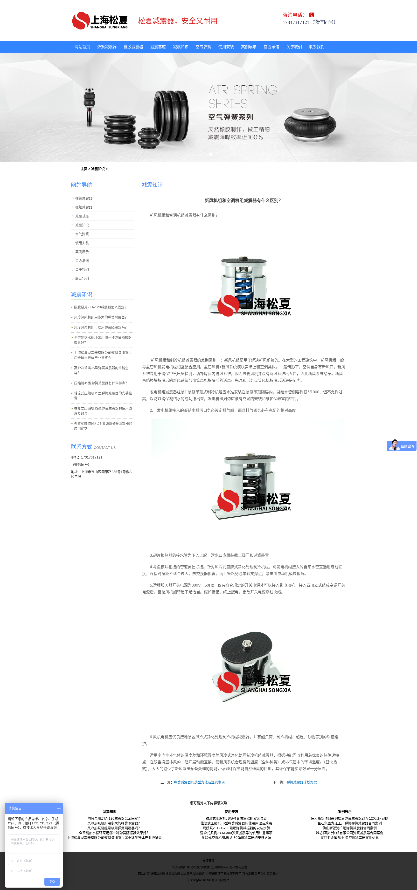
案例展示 (249, 47)
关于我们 (294, 47)
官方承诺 (271, 47)
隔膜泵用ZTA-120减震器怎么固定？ (101, 307)
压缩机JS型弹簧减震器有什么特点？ (101, 383)
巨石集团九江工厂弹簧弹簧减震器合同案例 (350, 823)
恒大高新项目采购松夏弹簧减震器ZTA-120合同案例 (349, 818)
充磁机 (233, 867)
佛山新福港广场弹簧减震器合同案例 (350, 828)
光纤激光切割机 (200, 867)
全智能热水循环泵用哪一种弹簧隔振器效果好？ (114, 833)
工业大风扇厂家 (179, 867)
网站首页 (82, 47)
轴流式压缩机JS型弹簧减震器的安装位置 (236, 818)
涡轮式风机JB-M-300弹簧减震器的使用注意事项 (236, 833)
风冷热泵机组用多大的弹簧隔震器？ (101, 317)
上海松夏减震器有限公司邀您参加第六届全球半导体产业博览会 (114, 838)
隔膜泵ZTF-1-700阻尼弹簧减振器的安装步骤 (236, 828)
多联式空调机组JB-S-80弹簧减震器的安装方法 (236, 838)
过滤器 (243, 867)
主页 (84, 169)
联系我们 (317, 47)
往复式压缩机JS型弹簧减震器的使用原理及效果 (236, 823)
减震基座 (158, 47)
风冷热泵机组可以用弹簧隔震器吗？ (101, 327)
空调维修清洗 (220, 867)
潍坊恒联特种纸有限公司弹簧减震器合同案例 (349, 833)
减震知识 (180, 47)
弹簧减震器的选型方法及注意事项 (199, 782)
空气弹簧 (203, 47)
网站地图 (223, 880)
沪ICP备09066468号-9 (202, 880)
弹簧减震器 (107, 47)
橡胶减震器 (133, 47)
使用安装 (226, 47)
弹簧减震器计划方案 (301, 782)
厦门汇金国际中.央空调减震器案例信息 (349, 838)
